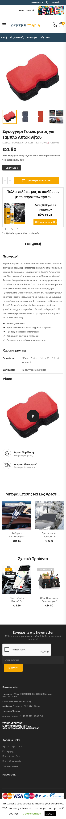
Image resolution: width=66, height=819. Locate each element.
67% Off (10, 573)
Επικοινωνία (55, 2)
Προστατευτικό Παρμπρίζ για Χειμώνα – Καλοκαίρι (49, 536)
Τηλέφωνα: (7, 694)
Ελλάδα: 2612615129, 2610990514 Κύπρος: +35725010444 (27, 695)
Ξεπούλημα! (32, 37)
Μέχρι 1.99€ (46, 37)
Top (8, 569)
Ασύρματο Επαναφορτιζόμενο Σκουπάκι (17, 536)
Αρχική (3, 37)
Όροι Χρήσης (8, 751)
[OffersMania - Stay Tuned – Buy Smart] (26, 24)
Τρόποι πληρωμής (10, 766)
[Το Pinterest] (18, 229)
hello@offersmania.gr (20, 701)
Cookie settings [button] (32, 813)
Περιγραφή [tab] (33, 243)
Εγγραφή (13, 667)
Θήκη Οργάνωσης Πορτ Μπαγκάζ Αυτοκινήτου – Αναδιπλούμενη (49, 602)
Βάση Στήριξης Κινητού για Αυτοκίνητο (17, 601)
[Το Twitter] (12, 229)
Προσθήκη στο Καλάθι (39, 180)
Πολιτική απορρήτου (11, 756)
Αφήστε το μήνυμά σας (12, 746)
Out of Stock (13, 504)
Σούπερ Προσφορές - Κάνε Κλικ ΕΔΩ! (30, 10)
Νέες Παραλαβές (17, 37)
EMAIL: (5, 701)
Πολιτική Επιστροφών (11, 761)
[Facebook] (5, 229)
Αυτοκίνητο (54, 142)
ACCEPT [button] (50, 813)
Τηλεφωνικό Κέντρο (11, 711)
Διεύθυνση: (7, 706)
